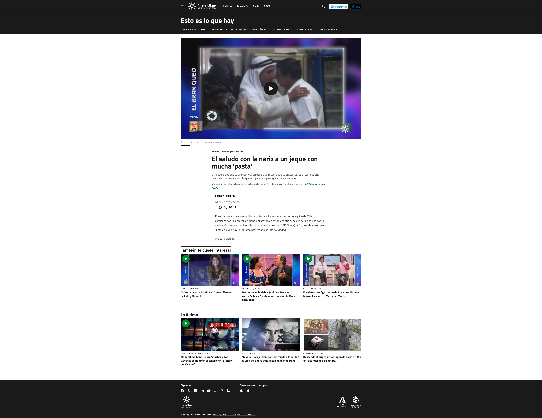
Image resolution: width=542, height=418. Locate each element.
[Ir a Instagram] (196, 390)
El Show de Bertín (283, 29)
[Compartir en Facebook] (220, 207)
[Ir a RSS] (229, 390)
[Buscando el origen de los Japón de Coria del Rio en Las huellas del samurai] (332, 334)
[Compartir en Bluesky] (230, 207)
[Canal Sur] (202, 6)
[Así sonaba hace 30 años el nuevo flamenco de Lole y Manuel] (210, 270)
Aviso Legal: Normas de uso (224, 414)
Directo (204, 29)
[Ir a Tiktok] (216, 390)
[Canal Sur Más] (338, 6)
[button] (271, 88)
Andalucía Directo (261, 29)
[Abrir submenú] (247, 29)
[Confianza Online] (355, 402)
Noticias (227, 6)
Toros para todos (328, 29)
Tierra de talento (306, 29)
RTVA (267, 6)
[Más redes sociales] (235, 207)
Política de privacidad (246, 414)
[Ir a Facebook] (183, 390)
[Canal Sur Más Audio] (355, 6)
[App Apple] (242, 390)
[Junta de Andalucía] (342, 402)
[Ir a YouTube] (209, 390)
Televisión (242, 6)
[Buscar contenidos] (323, 6)
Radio (256, 6)
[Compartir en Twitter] (225, 207)
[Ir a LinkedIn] (203, 390)
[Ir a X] (189, 390)
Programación (238, 29)
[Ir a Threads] (222, 390)
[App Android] (248, 390)
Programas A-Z (219, 29)
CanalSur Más (189, 29)
